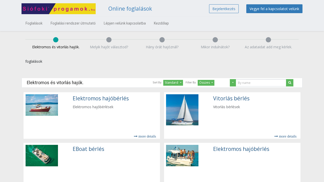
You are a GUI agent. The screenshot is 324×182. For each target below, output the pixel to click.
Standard (172, 82)
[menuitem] (34, 23)
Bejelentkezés (223, 8)
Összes (205, 82)
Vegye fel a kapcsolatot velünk (274, 8)
